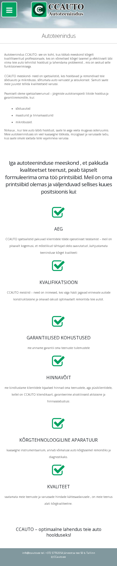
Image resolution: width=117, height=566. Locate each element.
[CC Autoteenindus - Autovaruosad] (58, 9)
